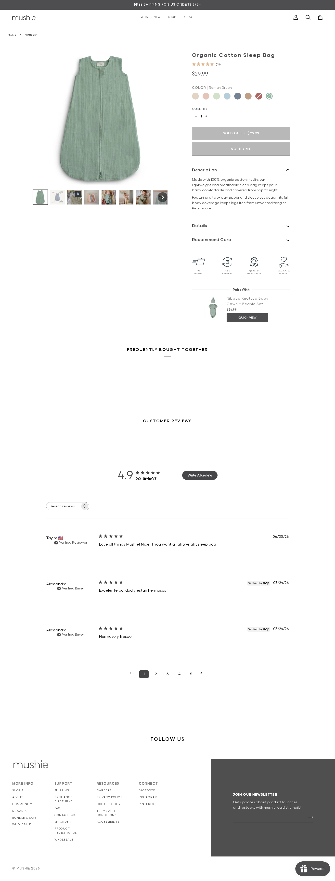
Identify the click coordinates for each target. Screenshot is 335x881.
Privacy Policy (109, 797)
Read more (201, 208)
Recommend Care (211, 239)
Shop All (19, 790)
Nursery (31, 34)
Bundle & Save (24, 817)
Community (22, 804)
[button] (40, 197)
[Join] (309, 817)
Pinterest (147, 804)
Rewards (19, 811)
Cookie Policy (109, 804)
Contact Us (64, 815)
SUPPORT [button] (63, 784)
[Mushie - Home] (24, 17)
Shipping (61, 790)
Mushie (23, 868)
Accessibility (108, 821)
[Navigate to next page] (202, 673)
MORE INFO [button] (23, 784)
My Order (62, 821)
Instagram (148, 797)
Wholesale (21, 824)
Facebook (147, 790)
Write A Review (200, 475)
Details (199, 225)
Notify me (241, 149)
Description (204, 170)
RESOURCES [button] (108, 784)
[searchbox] (63, 506)
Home (12, 34)
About (17, 797)
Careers (104, 790)
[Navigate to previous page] (132, 673)
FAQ (57, 808)
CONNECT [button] (148, 784)
